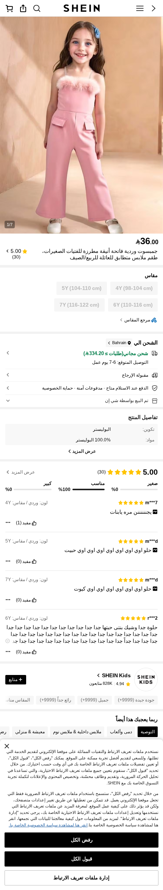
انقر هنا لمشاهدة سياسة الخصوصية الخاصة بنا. (48, 825)
